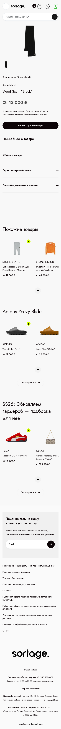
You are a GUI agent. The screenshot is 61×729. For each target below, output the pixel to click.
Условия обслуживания (13, 578)
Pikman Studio (37, 724)
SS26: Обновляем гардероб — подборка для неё (27, 411)
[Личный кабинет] (47, 6)
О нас (5, 630)
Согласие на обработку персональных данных (25, 624)
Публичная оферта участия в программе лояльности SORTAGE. (27, 598)
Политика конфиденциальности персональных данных (29, 565)
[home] (18, 6)
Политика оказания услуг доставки (19, 584)
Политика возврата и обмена (16, 572)
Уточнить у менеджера (30, 125)
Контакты (7, 590)
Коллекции (9, 77)
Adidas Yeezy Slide (22, 311)
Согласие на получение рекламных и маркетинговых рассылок (27, 617)
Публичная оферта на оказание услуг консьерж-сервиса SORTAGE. (29, 608)
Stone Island (23, 77)
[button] (6, 6)
